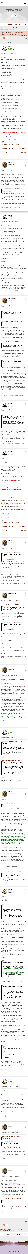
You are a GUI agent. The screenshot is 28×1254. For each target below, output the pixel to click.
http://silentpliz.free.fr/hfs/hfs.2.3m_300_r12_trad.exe (13, 148)
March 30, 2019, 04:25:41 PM (10, 458)
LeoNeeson (12, 163)
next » (25, 35)
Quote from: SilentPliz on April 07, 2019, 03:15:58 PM (11, 803)
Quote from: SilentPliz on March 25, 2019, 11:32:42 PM (11, 604)
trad (24, 686)
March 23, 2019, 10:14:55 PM (10, 170)
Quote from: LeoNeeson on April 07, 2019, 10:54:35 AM (11, 741)
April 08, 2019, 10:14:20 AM (10, 896)
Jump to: (7, 1234)
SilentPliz (9, 34)
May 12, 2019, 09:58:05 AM (10, 1176)
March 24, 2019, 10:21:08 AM (10, 221)
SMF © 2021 (6, 1250)
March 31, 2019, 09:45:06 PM (10, 600)
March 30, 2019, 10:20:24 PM (10, 548)
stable (13, 686)
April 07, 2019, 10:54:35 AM (10, 675)
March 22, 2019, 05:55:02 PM (8, 53)
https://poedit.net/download (8, 114)
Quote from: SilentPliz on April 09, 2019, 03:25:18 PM (11, 1141)
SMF (2, 1250)
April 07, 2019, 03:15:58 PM (10, 737)
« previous (21, 35)
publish (5, 1208)
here (3, 383)
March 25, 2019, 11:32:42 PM (10, 410)
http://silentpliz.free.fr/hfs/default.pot (10, 144)
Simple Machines (13, 1250)
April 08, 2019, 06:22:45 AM (10, 799)
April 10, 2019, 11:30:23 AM (10, 1132)
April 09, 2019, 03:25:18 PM (10, 1086)
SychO (18, 1251)
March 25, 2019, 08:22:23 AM (10, 306)
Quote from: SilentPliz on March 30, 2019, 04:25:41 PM (11, 552)
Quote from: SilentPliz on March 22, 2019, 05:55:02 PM (11, 188)
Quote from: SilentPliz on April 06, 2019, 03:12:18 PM (11, 1136)
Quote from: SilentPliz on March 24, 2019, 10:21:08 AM (11, 310)
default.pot (20, 1206)
